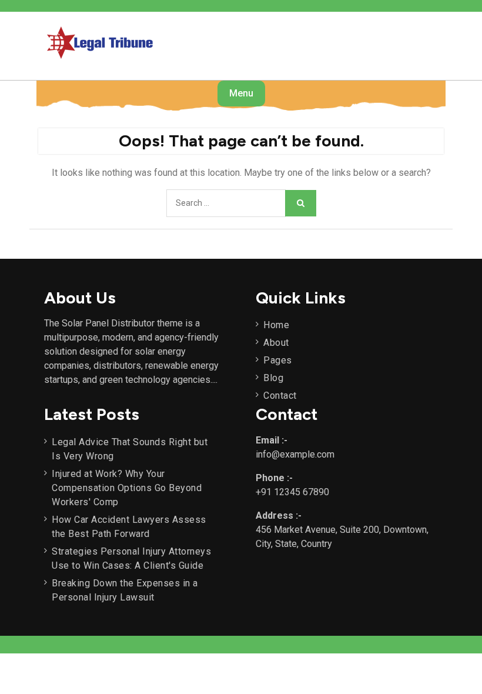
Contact (280, 395)
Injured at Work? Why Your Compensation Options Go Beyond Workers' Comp (127, 488)
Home (276, 325)
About (276, 342)
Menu (241, 93)
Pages (277, 360)
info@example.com (295, 454)
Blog (273, 377)
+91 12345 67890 (292, 492)
